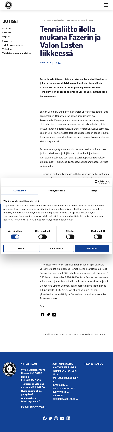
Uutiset (49, 20)
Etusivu (42, 20)
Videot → (7, 49)
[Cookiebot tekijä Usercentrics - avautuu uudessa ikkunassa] (97, 182)
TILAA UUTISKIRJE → (95, 363)
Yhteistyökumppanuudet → (16, 53)
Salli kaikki (92, 248)
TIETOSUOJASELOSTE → (65, 399)
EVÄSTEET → (59, 395)
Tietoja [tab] (93, 190)
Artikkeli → (8, 28)
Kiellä (21, 248)
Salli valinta (56, 248)
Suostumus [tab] (19, 190)
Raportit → (8, 36)
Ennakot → (8, 32)
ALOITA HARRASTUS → (64, 363)
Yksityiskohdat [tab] (56, 190)
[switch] (42, 236)
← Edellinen (48, 334)
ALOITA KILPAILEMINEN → (66, 367)
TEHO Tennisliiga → (12, 45)
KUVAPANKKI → (60, 384)
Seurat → (7, 41)
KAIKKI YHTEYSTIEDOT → (34, 407)
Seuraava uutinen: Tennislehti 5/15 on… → (83, 334)
